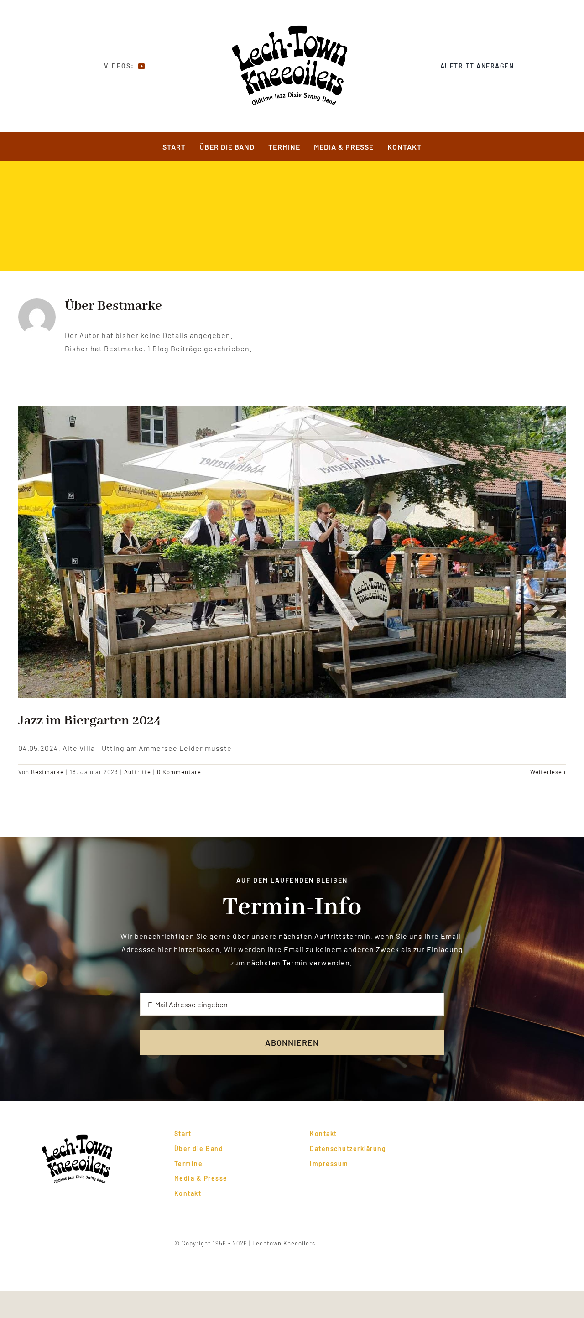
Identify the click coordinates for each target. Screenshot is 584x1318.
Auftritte (137, 772)
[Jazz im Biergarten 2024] (292, 552)
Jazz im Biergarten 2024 (89, 720)
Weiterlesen (548, 772)
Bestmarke (47, 772)
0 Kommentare (179, 772)
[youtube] (142, 66)
